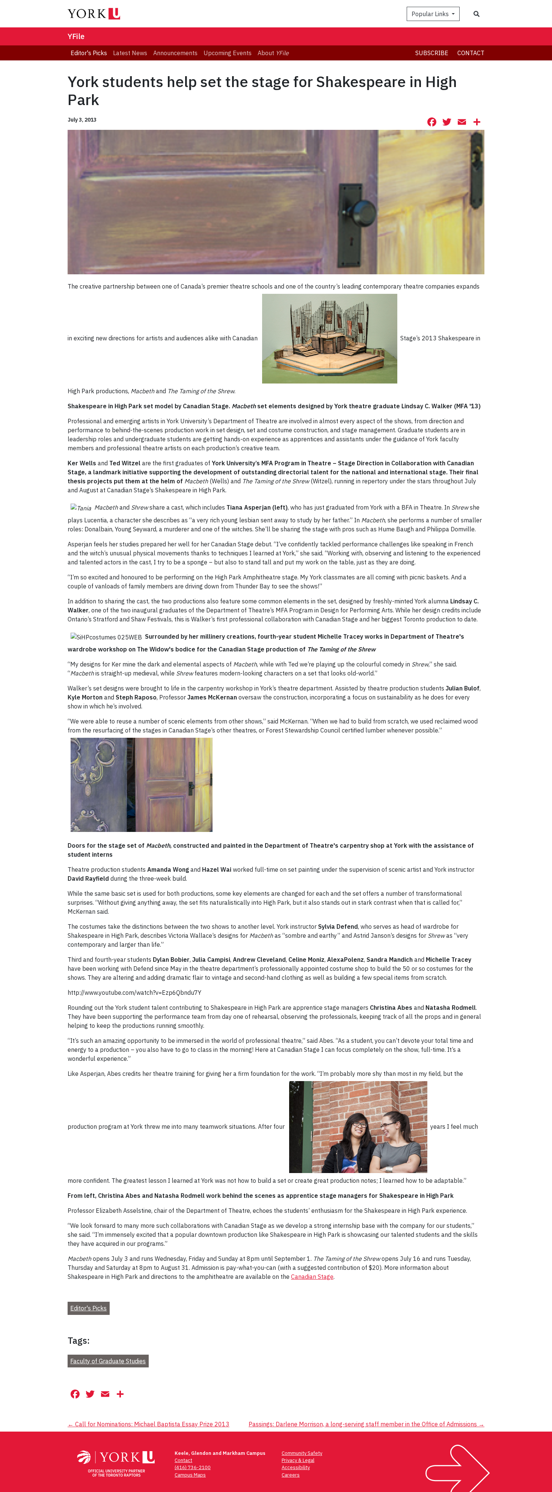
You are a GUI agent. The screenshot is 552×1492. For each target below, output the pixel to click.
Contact (470, 53)
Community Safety (302, 1453)
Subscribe (431, 53)
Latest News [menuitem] (130, 53)
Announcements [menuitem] (175, 53)
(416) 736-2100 (193, 1467)
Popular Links (431, 14)
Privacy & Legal (298, 1460)
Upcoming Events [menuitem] (228, 53)
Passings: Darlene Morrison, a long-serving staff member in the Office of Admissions (366, 1424)
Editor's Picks (88, 1308)
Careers (291, 1475)
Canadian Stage (312, 1276)
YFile (76, 36)
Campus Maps (190, 1475)
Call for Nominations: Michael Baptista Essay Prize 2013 (148, 1424)
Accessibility (296, 1467)
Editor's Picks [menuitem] (89, 53)
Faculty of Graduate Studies (108, 1361)
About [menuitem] (273, 53)
